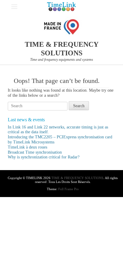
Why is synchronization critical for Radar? (43, 157)
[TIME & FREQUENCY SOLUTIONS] (61, 6)
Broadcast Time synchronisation (35, 152)
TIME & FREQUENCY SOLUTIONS (77, 178)
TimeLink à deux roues (27, 147)
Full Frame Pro (68, 189)
